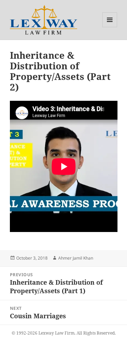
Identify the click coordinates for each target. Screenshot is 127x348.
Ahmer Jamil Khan (75, 258)
